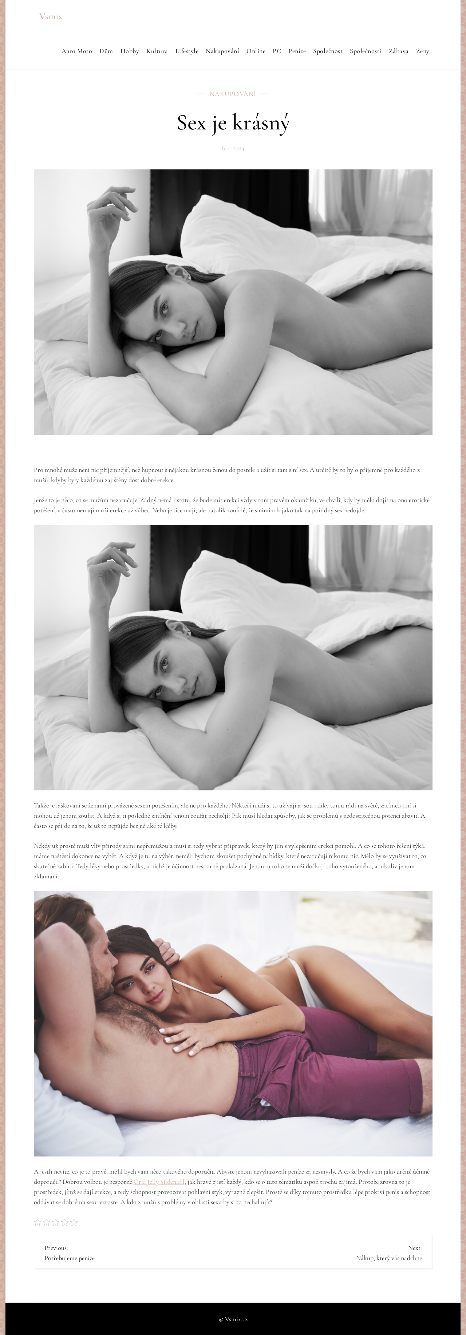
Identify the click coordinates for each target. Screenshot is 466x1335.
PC (277, 51)
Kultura (157, 51)
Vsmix (50, 16)
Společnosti (366, 51)
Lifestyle (187, 51)
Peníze (297, 51)
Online (255, 51)
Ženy (423, 51)
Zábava (399, 51)
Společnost (328, 51)
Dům (106, 51)
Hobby (130, 51)
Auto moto (77, 51)
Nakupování (222, 51)
